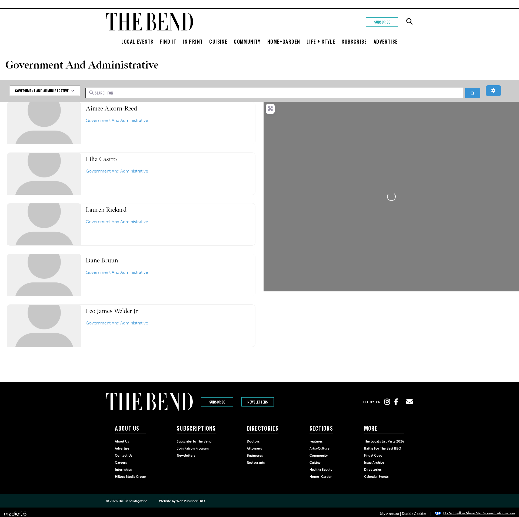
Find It (168, 41)
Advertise (386, 41)
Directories (372, 470)
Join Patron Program (193, 448)
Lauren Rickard (106, 210)
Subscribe (382, 22)
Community (247, 41)
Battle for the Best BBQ (382, 448)
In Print (193, 41)
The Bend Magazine (132, 501)
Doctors (253, 441)
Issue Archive (374, 462)
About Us (122, 441)
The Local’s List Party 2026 (384, 441)
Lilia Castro (101, 159)
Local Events (137, 41)
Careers (121, 462)
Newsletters (257, 402)
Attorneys (254, 448)
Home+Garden (283, 41)
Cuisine (218, 41)
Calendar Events (376, 477)
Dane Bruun (102, 260)
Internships (123, 470)
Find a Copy (373, 455)
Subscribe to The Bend (194, 441)
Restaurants (256, 462)
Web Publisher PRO (190, 501)
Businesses (255, 455)
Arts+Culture (320, 448)
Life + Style (321, 41)
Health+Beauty (321, 470)
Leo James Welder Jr (112, 311)
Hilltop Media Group (130, 477)
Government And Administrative (117, 120)
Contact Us (123, 455)
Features (316, 441)
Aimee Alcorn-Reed (111, 108)
